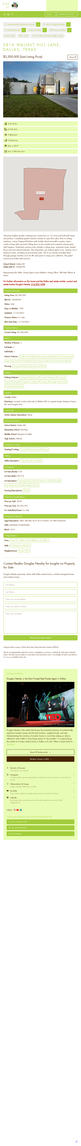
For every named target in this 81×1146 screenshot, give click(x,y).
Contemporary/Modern (20, 545)
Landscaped (55, 480)
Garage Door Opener (29, 381)
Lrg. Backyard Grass (13, 485)
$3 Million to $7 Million (38, 540)
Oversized (9, 386)
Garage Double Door (29, 377)
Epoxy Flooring (11, 381)
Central (24, 449)
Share (71, 57)
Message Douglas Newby (40, 637)
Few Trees (32, 480)
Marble (25, 366)
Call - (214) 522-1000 (19, 822)
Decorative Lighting (46, 356)
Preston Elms (24, 550)
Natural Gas (35, 449)
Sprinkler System (31, 485)
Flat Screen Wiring (64, 356)
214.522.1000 (38, 284)
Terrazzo (33, 366)
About (49, 14)
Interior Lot (43, 480)
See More (11, 744)
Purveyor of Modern (15, 673)
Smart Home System (41, 361)
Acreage (22, 480)
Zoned (45, 449)
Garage (44, 381)
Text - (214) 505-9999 (19, 828)
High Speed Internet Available (17, 361)
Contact (66, 14)
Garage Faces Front (58, 381)
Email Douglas (16, 834)
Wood (42, 366)
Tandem (20, 386)
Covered (61, 377)
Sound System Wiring (61, 361)
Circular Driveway (48, 377)
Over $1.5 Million (18, 540)
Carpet (16, 366)
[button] (40, 193)
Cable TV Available (28, 356)
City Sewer (25, 460)
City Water (37, 460)
